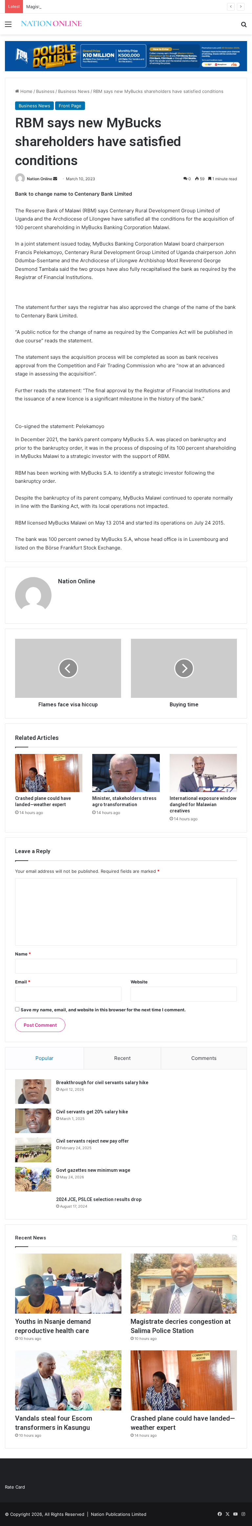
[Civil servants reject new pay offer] (33, 1150)
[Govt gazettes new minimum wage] (33, 1179)
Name (23, 953)
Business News (74, 91)
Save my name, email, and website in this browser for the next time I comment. (103, 1009)
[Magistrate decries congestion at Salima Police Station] (184, 1284)
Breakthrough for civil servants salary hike (102, 1082)
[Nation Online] (51, 24)
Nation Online (39, 178)
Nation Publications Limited (118, 1514)
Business (45, 91)
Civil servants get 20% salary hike (92, 1111)
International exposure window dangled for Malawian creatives (203, 804)
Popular (44, 1058)
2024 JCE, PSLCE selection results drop (98, 1199)
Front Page (70, 105)
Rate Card (15, 1487)
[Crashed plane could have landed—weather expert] (48, 773)
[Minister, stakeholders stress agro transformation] (125, 773)
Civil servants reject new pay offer (92, 1141)
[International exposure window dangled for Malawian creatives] (203, 773)
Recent (122, 1058)
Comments (204, 1058)
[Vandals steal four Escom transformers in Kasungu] (68, 1380)
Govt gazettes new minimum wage (93, 1170)
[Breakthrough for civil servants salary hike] (33, 1091)
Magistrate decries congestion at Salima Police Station (81, 6)
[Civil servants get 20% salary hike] (33, 1120)
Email (22, 981)
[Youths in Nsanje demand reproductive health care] (68, 1284)
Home (25, 91)
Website (139, 981)
